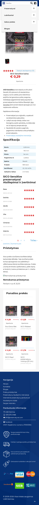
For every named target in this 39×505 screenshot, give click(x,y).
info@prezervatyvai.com (14, 418)
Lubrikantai (9, 15)
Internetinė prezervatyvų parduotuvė (16, 398)
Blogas (7, 29)
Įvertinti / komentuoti (12, 244)
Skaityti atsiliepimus (25, 71)
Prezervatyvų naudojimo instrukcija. (18, 135)
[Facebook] (35, 3)
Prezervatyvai (9, 9)
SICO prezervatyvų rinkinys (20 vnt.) (27, 360)
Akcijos (5, 384)
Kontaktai (6, 387)
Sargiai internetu (9, 403)
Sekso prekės (9, 22)
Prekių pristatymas (10, 392)
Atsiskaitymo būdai (10, 401)
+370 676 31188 (10, 415)
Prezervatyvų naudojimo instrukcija (16, 395)
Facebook (8, 422)
